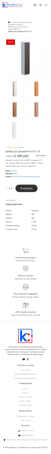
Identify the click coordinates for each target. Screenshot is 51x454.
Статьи (25, 389)
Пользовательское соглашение (25, 378)
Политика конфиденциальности (25, 374)
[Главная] (9, 22)
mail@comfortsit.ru (27, 435)
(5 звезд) (20, 147)
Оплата (25, 393)
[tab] (25, 200)
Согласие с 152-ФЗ (25, 397)
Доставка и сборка (25, 405)
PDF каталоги (25, 370)
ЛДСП (16, 174)
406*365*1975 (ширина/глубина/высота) (26, 177)
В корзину (26, 188)
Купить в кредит (25, 401)
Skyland (14, 171)
